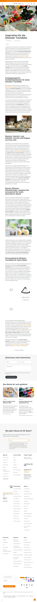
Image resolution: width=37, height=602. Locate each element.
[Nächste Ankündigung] (34, 1)
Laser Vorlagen (27, 529)
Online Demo (5, 459)
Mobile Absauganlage (28, 513)
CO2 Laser (26, 506)
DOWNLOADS (5, 547)
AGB (9, 447)
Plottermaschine (27, 503)
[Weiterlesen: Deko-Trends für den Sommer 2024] (10, 392)
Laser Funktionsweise (28, 523)
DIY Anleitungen (27, 547)
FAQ (14, 457)
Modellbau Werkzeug (17, 563)
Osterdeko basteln (27, 557)
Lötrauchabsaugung (27, 516)
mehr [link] (12, 412)
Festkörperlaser (27, 521)
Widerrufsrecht (6, 553)
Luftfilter (25, 511)
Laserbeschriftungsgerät (28, 498)
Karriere (4, 467)
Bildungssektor (23, 415)
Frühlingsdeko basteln (28, 554)
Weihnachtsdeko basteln (28, 562)
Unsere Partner (6, 476)
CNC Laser (26, 508)
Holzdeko (25, 540)
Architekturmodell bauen (18, 549)
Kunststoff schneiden (17, 496)
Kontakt (14, 464)
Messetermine (5, 464)
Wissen (31, 415)
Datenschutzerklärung (22, 595)
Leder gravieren (16, 501)
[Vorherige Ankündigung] (3, 1)
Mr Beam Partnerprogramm (6, 470)
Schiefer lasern (16, 518)
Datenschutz (20, 447)
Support (14, 459)
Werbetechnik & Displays (18, 554)
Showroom (5, 462)
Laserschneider (27, 491)
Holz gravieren (16, 493)
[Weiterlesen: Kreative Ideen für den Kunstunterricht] (26, 392)
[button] (2, 3)
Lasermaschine (27, 488)
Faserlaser (26, 518)
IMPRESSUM (5, 542)
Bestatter (15, 552)
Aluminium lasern (16, 506)
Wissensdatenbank (16, 474)
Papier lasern (15, 516)
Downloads (15, 472)
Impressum (31, 595)
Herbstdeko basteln (27, 559)
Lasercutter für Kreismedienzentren (17, 547)
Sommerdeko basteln (28, 567)
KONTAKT (4, 540)
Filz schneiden (16, 498)
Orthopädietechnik (16, 543)
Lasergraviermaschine (28, 493)
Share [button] (8, 44)
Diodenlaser (26, 501)
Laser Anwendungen (17, 488)
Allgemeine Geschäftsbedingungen (7, 550)
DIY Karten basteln (27, 549)
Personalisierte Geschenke (16, 558)
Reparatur (15, 467)
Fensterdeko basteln (27, 552)
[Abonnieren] (27, 440)
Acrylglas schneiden (17, 508)
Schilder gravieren (16, 521)
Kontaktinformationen (11, 596)
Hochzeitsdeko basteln (17, 561)
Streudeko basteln (27, 564)
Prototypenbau (16, 566)
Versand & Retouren (17, 469)
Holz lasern (15, 491)
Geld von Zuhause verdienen (27, 526)
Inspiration (28, 415)
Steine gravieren (16, 503)
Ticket (14, 462)
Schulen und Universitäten (15, 540)
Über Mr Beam (5, 457)
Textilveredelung (16, 513)
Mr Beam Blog (5, 478)
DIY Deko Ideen (26, 544)
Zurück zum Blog (19, 350)
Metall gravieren (16, 511)
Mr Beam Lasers (8, 595)
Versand (5, 596)
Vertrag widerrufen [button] (9, 586)
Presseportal (5, 473)
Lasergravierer (26, 496)
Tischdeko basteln (27, 542)
